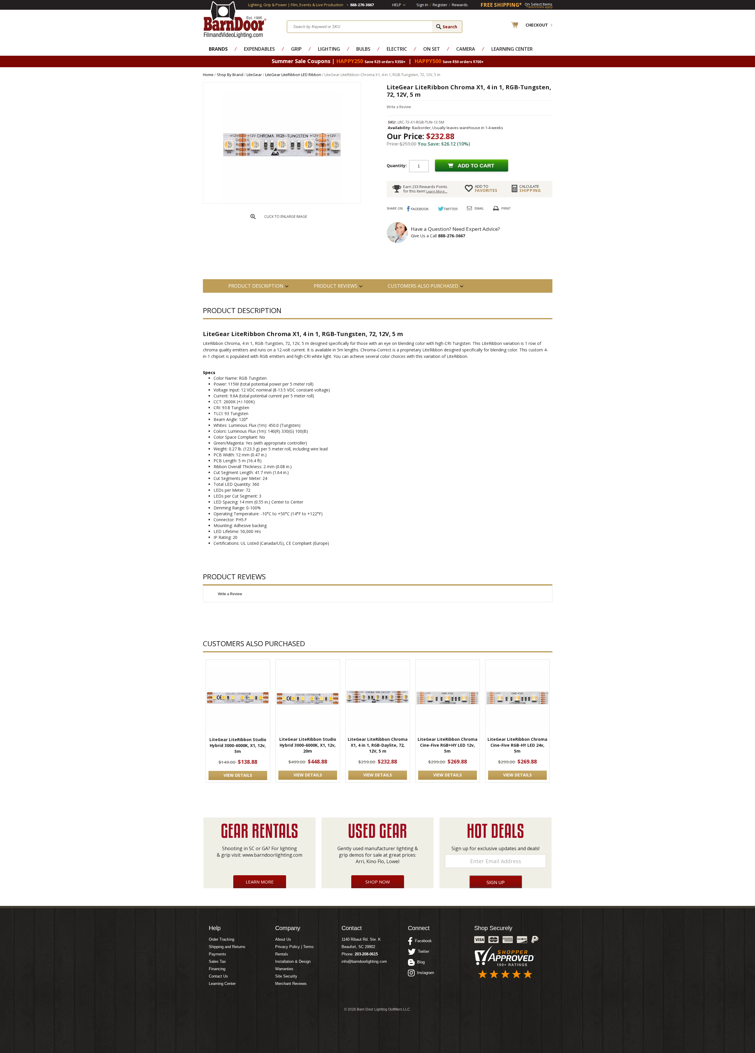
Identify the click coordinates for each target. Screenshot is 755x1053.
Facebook (422, 941)
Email (479, 208)
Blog (420, 962)
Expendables (259, 49)
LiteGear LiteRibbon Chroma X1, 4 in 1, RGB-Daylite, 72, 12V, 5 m (378, 745)
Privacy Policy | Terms (294, 947)
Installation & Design (293, 961)
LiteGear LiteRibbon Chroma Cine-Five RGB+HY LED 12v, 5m (447, 745)
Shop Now (377, 882)
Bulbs (363, 49)
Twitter (422, 951)
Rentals (281, 954)
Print (506, 208)
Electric (397, 49)
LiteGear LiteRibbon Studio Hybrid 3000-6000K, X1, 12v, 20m (307, 745)
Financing (217, 969)
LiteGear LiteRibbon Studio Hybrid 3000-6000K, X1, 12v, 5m (237, 745)
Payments (217, 954)
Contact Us (218, 976)
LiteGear (254, 74)
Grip (296, 49)
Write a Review (399, 106)
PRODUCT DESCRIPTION (255, 286)
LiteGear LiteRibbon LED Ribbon (293, 74)
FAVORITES (486, 188)
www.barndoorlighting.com (272, 855)
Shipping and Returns (227, 947)
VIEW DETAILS (238, 775)
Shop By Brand (230, 74)
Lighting (329, 49)
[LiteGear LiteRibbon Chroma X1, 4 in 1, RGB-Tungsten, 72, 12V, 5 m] (282, 202)
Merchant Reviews (291, 983)
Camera (465, 49)
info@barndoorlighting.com (364, 961)
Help (396, 4)
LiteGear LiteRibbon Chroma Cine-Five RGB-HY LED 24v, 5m (517, 745)
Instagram (424, 972)
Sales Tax (217, 961)
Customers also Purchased (423, 286)
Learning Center (512, 49)
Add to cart (476, 166)
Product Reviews (335, 286)
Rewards (460, 4)
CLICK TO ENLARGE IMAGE (285, 216)
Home (208, 74)
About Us (283, 939)
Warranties (284, 969)
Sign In (422, 4)
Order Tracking (221, 939)
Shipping (530, 188)
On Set (431, 49)
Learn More (260, 882)
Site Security (286, 976)
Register (440, 4)
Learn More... (436, 191)
